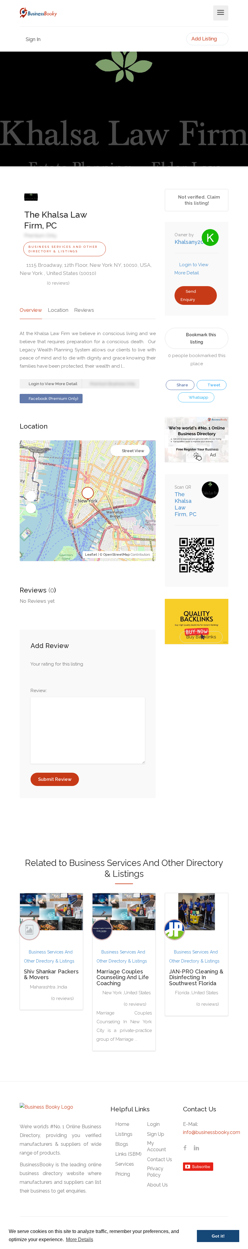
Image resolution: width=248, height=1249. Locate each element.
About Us (157, 1185)
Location (58, 310)
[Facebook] (185, 1148)
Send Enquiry (188, 295)
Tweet (213, 385)
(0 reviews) (58, 283)
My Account (156, 1146)
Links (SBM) (128, 1154)
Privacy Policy (155, 1172)
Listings (123, 1134)
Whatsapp (198, 397)
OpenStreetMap (116, 555)
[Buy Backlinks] (196, 621)
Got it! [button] (218, 1236)
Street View (133, 451)
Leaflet (91, 555)
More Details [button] (79, 1239)
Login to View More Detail (52, 384)
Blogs (121, 1144)
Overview (31, 310)
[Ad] (196, 439)
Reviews (84, 310)
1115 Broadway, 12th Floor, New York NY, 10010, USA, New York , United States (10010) (86, 269)
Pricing (122, 1174)
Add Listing (204, 39)
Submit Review (54, 779)
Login (153, 1124)
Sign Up (155, 1134)
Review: (39, 690)
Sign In (32, 39)
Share (182, 385)
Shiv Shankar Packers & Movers (51, 974)
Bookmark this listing (201, 338)
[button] (31, 496)
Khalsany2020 (192, 242)
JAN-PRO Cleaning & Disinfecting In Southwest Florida (196, 977)
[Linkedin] (196, 1148)
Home (122, 1124)
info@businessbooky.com (211, 1132)
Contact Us (159, 1159)
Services (124, 1164)
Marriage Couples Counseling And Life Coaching (122, 977)
